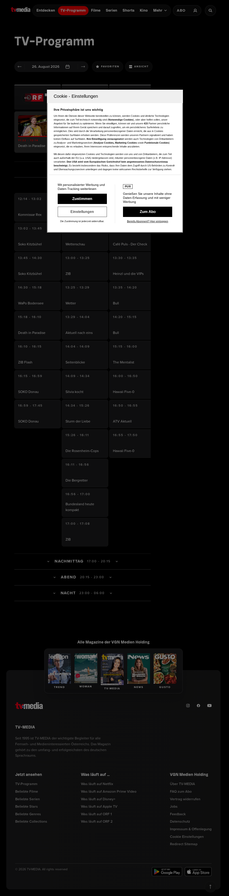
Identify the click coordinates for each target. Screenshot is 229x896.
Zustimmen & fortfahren (82, 199)
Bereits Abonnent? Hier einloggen (147, 221)
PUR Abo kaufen (147, 212)
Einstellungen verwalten (82, 212)
